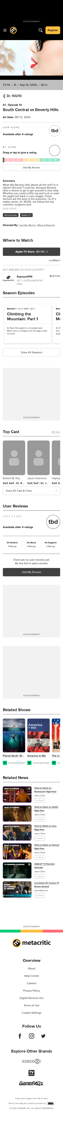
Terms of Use (31, 1005)
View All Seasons (31, 352)
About (31, 968)
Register (53, 30)
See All (55, 431)
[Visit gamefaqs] (31, 1085)
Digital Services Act (31, 998)
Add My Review (31, 167)
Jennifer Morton (27, 225)
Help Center (31, 976)
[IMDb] (50, 1103)
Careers (31, 983)
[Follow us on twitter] (43, 1038)
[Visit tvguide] (31, 1075)
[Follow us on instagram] (32, 1038)
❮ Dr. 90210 (12, 96)
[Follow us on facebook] (20, 1038)
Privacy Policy (31, 990)
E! (15, 85)
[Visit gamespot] (31, 1063)
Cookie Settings (31, 1013)
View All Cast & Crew (19, 491)
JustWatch (54, 260)
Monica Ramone (46, 225)
